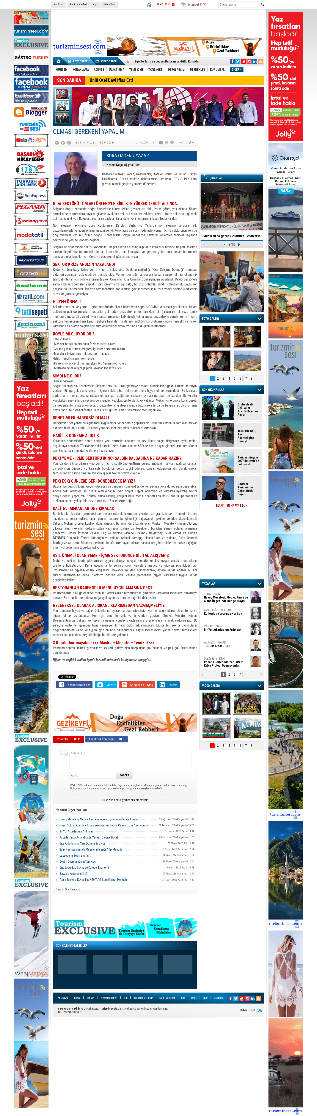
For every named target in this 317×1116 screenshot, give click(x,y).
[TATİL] (247, 361)
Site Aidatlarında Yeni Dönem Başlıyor (82, 843)
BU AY (220, 505)
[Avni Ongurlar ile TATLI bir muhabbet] (247, 336)
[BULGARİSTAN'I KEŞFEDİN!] (216, 728)
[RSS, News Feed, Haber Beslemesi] (260, 61)
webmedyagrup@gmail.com (123, 165)
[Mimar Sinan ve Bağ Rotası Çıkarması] (216, 703)
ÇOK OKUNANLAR (213, 389)
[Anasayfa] (59, 61)
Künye (77, 997)
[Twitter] (63, 143)
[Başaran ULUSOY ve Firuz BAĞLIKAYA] (216, 336)
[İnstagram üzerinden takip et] (249, 61)
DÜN (245, 505)
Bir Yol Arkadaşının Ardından (77, 831)
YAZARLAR (208, 583)
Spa (183, 997)
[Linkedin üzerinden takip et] (254, 61)
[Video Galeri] (107, 61)
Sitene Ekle (109, 4)
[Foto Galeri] (79, 61)
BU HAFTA (232, 505)
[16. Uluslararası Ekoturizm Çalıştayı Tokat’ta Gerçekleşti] (247, 703)
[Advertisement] (158, 22)
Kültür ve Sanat (167, 997)
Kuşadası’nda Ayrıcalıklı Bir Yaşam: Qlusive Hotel (89, 837)
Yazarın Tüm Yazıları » (68, 889)
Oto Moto (218, 997)
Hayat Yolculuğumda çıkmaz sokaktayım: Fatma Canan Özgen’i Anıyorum (104, 825)
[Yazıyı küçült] (182, 143)
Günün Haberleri (78, 4)
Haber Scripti (248, 1010)
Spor (205, 997)
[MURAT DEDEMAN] (216, 361)
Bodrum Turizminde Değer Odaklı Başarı (246, 489)
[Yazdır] (172, 143)
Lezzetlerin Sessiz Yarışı (74, 855)
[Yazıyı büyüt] (191, 143)
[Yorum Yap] (161, 143)
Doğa (194, 997)
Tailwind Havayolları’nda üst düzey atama (161, 61)
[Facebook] (57, 143)
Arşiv (95, 4)
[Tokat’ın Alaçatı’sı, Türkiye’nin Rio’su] (247, 728)
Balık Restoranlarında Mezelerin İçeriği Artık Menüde (91, 849)
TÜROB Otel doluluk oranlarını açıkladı (232, 236)
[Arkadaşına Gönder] (167, 143)
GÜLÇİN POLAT (222, 611)
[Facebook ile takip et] (232, 61)
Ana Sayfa (58, 4)
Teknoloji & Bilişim (143, 997)
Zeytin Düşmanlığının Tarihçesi (78, 861)
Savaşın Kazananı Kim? (73, 873)
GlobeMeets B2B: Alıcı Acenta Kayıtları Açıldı (248, 409)
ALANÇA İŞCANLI (222, 630)
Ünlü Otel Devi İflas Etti (111, 80)
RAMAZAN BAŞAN (217, 595)
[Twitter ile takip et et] (237, 61)
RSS (125, 997)
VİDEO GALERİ (211, 685)
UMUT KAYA (220, 646)
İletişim (90, 997)
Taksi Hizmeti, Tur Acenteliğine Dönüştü (247, 436)
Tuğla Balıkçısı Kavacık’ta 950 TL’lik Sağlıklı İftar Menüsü (93, 879)
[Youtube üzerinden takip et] (243, 61)
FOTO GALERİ (210, 318)
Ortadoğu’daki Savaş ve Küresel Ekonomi (84, 867)
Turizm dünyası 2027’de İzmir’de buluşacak (248, 461)
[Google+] (69, 143)
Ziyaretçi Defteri (108, 997)
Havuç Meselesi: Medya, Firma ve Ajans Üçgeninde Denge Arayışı (99, 819)
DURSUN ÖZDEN (226, 662)
